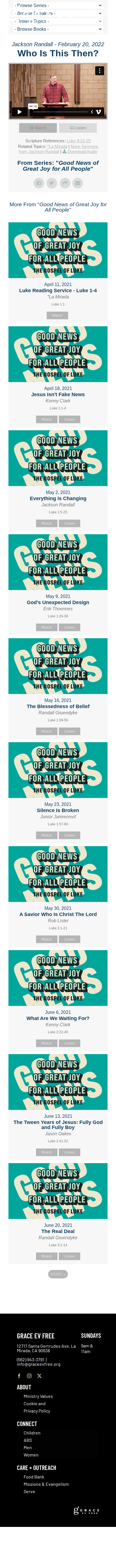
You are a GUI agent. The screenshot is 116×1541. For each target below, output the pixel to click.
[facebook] (19, 1376)
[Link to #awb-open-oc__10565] (101, 36)
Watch (40, 127)
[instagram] (29, 1376)
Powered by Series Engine (58, 1289)
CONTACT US (96, 7)
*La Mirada (57, 146)
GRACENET (100, 13)
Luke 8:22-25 (79, 140)
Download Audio (82, 151)
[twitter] (39, 1376)
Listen (80, 127)
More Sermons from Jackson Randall (58, 149)
